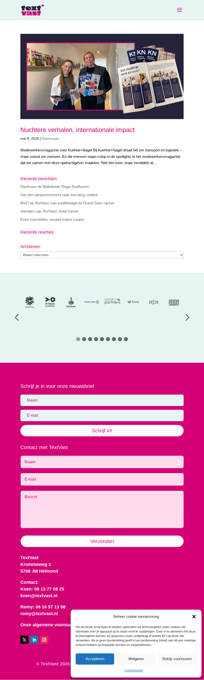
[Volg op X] (24, 640)
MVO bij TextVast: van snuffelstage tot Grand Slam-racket (67, 203)
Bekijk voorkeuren (177, 659)
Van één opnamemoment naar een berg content (59, 195)
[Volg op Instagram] (44, 640)
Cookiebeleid (134, 670)
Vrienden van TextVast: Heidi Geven (49, 211)
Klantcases (50, 138)
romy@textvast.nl (39, 613)
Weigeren (136, 659)
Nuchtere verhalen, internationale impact (77, 130)
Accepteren (95, 659)
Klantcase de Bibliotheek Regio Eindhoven (54, 186)
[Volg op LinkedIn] (34, 640)
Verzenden (102, 541)
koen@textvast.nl (38, 595)
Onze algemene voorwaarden (51, 624)
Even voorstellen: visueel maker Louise (52, 219)
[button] (194, 616)
